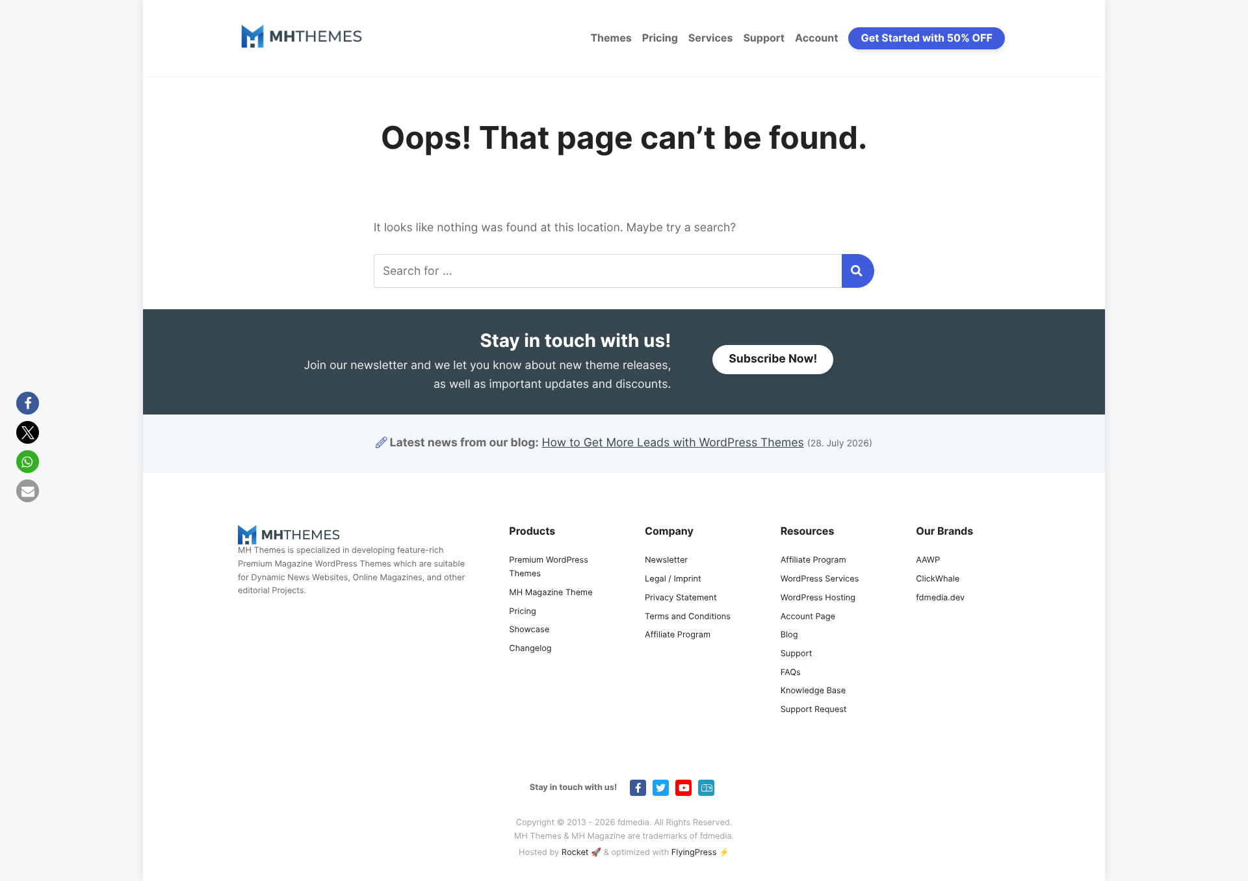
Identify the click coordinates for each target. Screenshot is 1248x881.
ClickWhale (937, 579)
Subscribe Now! (773, 359)
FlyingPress (694, 853)
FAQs (791, 673)
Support (764, 37)
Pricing (660, 37)
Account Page (808, 617)
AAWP (928, 560)
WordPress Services (820, 579)
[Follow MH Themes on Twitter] (661, 788)
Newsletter (666, 560)
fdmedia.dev (940, 598)
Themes (610, 37)
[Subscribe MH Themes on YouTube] (683, 788)
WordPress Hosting (818, 598)
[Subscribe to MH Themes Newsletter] (706, 788)
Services (710, 37)
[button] (27, 403)
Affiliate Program (677, 635)
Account (816, 37)
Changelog (530, 649)
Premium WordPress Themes (548, 567)
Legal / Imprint (673, 579)
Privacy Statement (681, 598)
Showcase (529, 630)
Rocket (575, 853)
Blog (789, 635)
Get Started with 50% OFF (927, 37)
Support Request (814, 710)
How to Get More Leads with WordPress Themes (673, 443)
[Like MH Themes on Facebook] (638, 788)
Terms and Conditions (688, 617)
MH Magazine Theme (550, 593)
